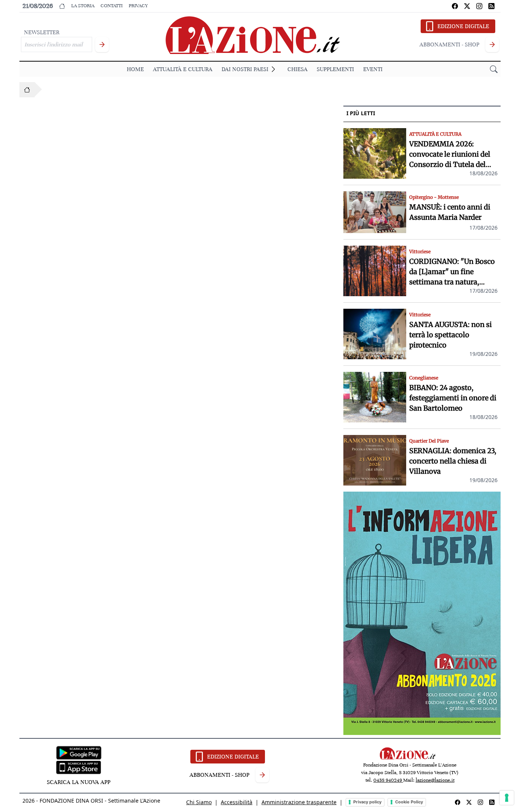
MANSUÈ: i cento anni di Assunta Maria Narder (449, 212)
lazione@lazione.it (435, 780)
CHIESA (297, 69)
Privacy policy (367, 802)
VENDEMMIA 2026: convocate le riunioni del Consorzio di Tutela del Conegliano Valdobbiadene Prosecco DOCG (453, 155)
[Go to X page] (467, 6)
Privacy (138, 6)
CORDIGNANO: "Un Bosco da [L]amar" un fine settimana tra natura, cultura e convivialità (452, 272)
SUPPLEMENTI (335, 69)
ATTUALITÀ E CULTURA (182, 69)
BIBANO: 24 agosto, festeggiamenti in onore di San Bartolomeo (452, 398)
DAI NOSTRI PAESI (245, 69)
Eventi (373, 69)
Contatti (111, 6)
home (135, 69)
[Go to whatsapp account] (491, 6)
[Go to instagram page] (479, 6)
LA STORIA (82, 6)
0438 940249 (388, 780)
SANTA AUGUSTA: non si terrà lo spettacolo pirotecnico (450, 334)
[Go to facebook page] (455, 6)
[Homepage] (27, 89)
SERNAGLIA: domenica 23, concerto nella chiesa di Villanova (452, 461)
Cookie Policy (409, 802)
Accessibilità (236, 802)
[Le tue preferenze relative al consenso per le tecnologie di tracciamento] (506, 797)
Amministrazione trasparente (299, 802)
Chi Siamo (199, 802)
